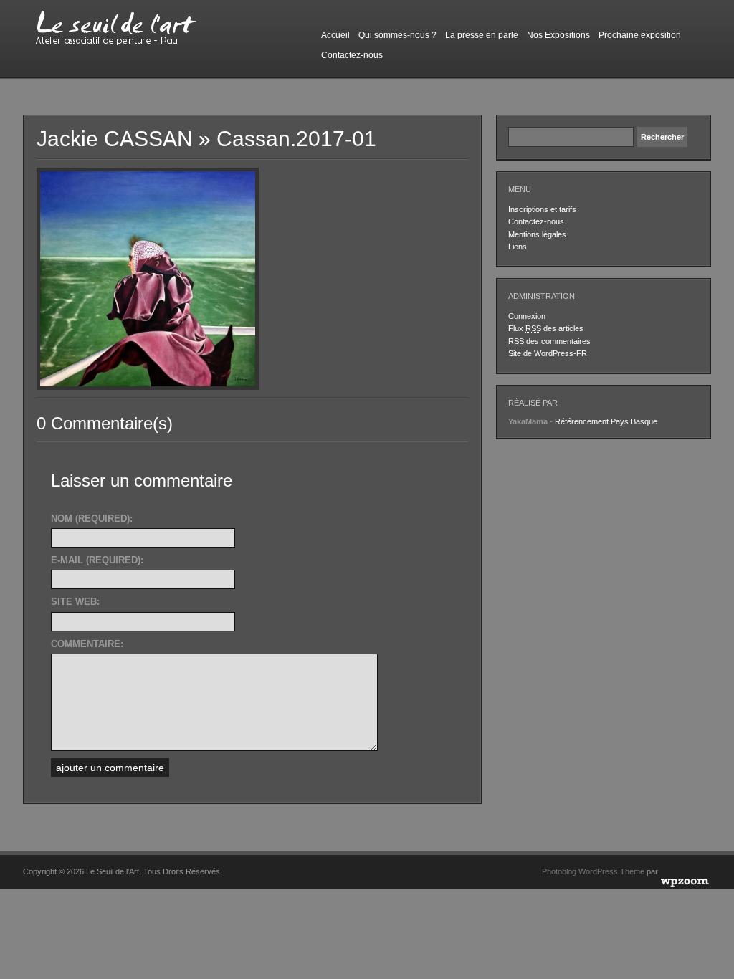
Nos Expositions (558, 35)
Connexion (526, 316)
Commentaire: (87, 644)
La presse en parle (481, 35)
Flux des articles (545, 328)
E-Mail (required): (97, 560)
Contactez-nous (352, 55)
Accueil (335, 35)
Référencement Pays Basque (606, 421)
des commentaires (549, 341)
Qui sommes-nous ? (397, 35)
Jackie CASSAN (115, 139)
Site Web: (75, 601)
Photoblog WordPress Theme (593, 871)
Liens (517, 246)
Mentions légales (537, 234)
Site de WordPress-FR (547, 353)
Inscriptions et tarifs (542, 209)
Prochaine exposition (640, 35)
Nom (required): (92, 518)
